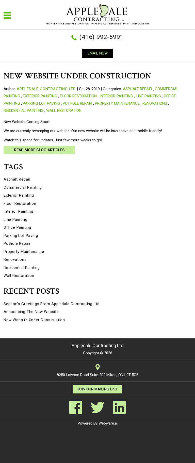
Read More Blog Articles (39, 150)
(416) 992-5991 (101, 36)
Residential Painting (23, 110)
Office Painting (17, 227)
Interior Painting (116, 96)
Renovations (154, 103)
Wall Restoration (64, 110)
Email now (98, 53)
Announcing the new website (31, 311)
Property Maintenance (117, 103)
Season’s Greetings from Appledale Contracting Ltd (52, 304)
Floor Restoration (78, 96)
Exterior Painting (40, 96)
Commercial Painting (23, 187)
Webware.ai (108, 423)
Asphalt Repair (137, 89)
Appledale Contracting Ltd (97, 345)
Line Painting (148, 96)
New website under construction (34, 320)
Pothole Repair (77, 103)
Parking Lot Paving (41, 103)
